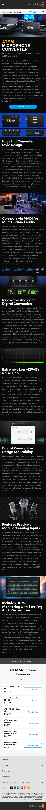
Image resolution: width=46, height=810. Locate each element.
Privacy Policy (38, 799)
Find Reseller (23, 106)
